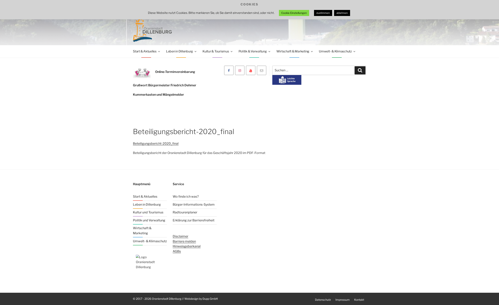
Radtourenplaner (185, 212)
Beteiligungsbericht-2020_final (156, 143)
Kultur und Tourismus (148, 212)
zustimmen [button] (323, 12)
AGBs (177, 251)
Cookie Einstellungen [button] (294, 12)
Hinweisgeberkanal (187, 246)
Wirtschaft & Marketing (293, 51)
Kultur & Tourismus (216, 51)
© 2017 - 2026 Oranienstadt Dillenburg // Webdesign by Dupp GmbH (175, 298)
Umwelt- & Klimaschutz (335, 51)
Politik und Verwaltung (149, 220)
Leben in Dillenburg (179, 51)
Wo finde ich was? (186, 196)
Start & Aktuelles (145, 51)
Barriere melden (184, 241)
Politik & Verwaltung (253, 51)
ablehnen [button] (342, 12)
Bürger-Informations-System (194, 204)
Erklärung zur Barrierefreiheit (193, 220)
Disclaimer (180, 236)
